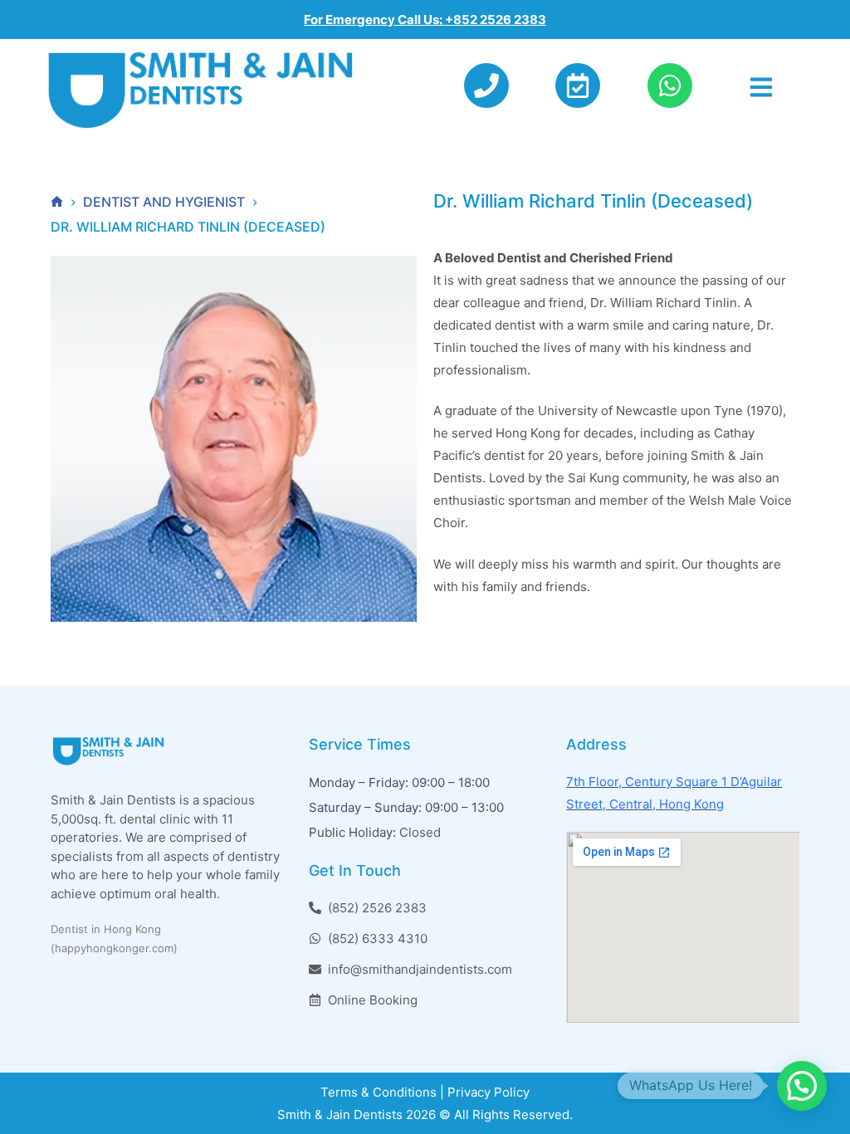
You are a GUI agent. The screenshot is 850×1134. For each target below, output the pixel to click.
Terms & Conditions (378, 1092)
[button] (802, 1086)
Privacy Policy (488, 1092)
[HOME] (57, 202)
